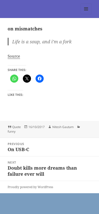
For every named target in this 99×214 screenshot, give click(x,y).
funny (11, 131)
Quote (16, 127)
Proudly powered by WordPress (30, 187)
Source (14, 56)
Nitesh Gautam (63, 127)
